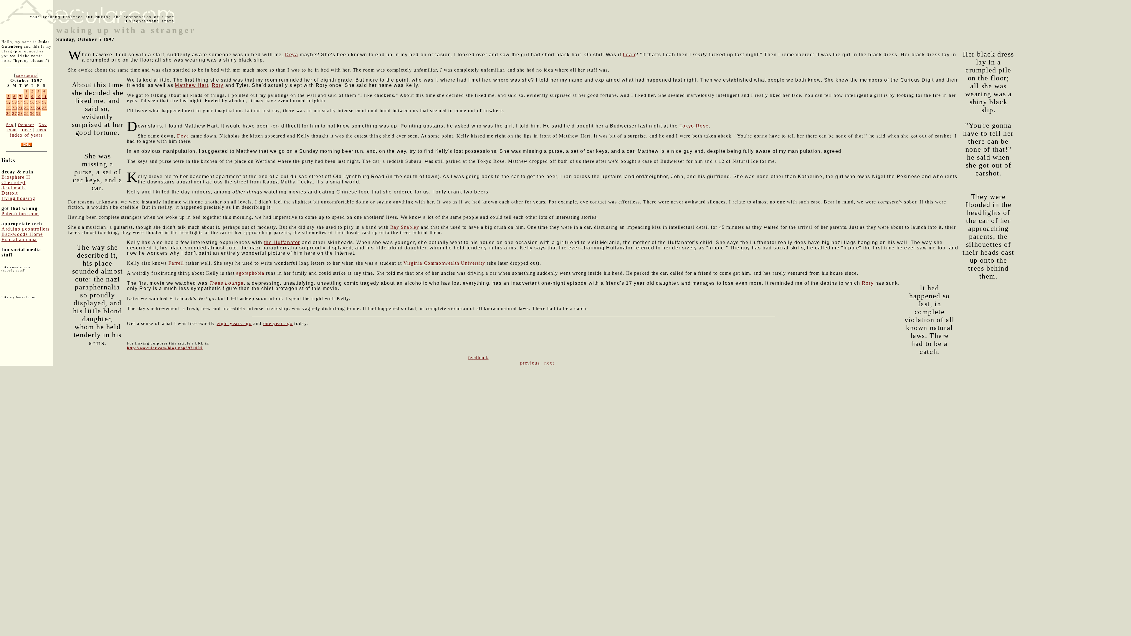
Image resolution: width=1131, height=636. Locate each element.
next (549, 362)
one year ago (278, 323)
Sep (10, 124)
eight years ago (234, 323)
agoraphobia (250, 273)
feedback (478, 357)
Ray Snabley (404, 227)
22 (26, 108)
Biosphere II (15, 177)
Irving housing (18, 198)
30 (32, 113)
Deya (291, 54)
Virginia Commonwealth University (444, 263)
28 (20, 113)
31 (38, 113)
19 (8, 108)
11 (44, 97)
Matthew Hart (191, 85)
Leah (629, 54)
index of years (26, 135)
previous (530, 362)
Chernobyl (13, 182)
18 (44, 102)
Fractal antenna (19, 239)
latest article (26, 75)
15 (26, 102)
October (26, 124)
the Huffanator (282, 242)
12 (8, 102)
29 (26, 113)
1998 (41, 130)
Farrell (176, 263)
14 (20, 102)
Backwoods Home (22, 234)
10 (38, 97)
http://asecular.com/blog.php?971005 (165, 348)
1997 (27, 130)
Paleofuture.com (20, 213)
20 (14, 108)
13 (14, 102)
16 (32, 102)
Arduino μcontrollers (25, 228)
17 (38, 102)
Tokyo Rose (694, 125)
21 (20, 108)
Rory (218, 85)
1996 (12, 130)
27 (14, 113)
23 (32, 108)
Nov (43, 124)
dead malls (13, 187)
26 (8, 113)
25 (44, 108)
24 (38, 108)
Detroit (9, 193)
